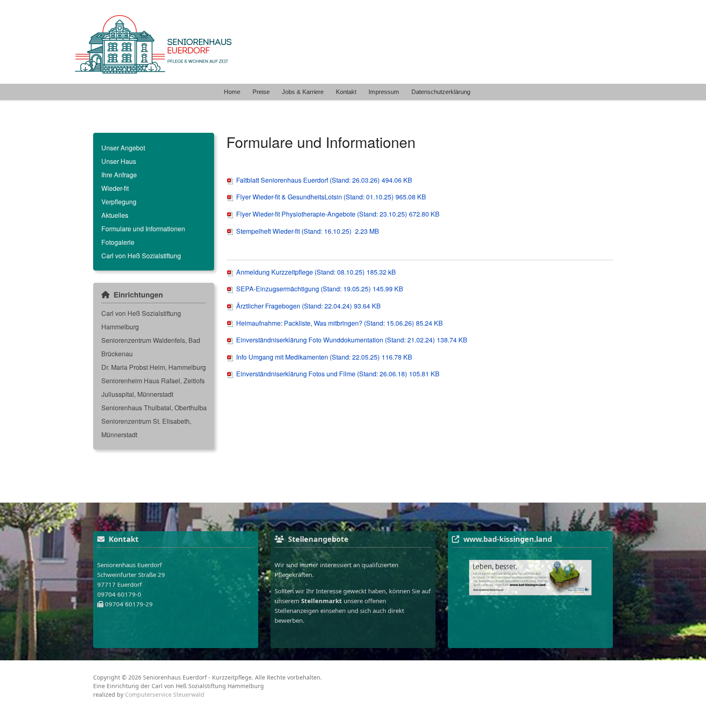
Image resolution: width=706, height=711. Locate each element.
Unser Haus (118, 161)
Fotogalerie (117, 242)
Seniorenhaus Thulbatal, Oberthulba (154, 407)
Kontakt (346, 91)
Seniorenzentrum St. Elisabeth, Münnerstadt (146, 427)
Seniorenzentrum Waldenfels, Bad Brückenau (150, 346)
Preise (261, 91)
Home (232, 91)
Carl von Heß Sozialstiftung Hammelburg (141, 320)
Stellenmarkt (321, 601)
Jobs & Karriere (303, 91)
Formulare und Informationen (143, 228)
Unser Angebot (123, 147)
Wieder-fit (115, 188)
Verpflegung (118, 201)
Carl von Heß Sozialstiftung (141, 255)
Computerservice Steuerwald (164, 694)
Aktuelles (114, 215)
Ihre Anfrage (119, 174)
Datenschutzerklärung (440, 91)
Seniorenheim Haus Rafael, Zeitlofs (153, 380)
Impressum (384, 91)
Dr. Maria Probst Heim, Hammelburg (153, 367)
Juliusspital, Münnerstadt (137, 394)
